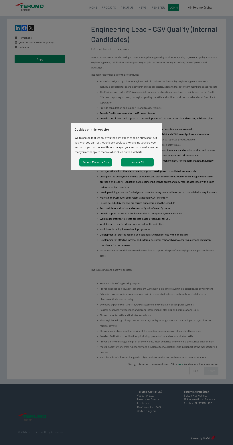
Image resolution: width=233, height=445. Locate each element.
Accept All (137, 162)
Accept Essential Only (95, 162)
